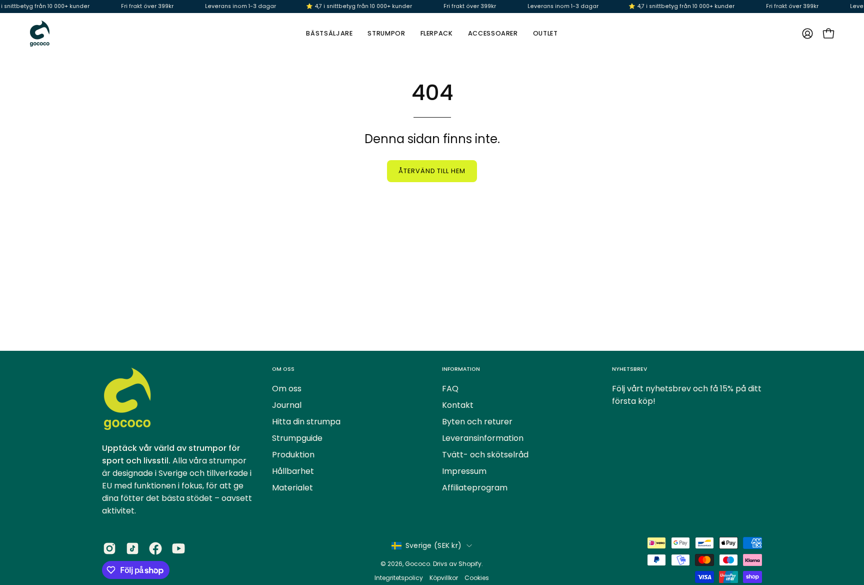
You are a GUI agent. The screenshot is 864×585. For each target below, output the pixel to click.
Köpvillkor (444, 577)
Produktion (293, 454)
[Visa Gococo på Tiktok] (132, 548)
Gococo (417, 563)
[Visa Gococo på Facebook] (155, 548)
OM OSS (283, 369)
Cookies (476, 577)
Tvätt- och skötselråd (485, 454)
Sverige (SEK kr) (434, 545)
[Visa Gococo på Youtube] (178, 548)
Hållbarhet (293, 471)
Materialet (292, 487)
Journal (287, 405)
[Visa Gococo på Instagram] (109, 548)
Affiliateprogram (475, 487)
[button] (493, 33)
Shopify (470, 563)
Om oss (287, 388)
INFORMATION (461, 369)
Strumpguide (297, 438)
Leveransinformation (483, 438)
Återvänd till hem (432, 171)
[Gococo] (40, 34)
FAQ (450, 388)
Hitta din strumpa (306, 421)
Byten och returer (477, 421)
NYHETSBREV (629, 369)
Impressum (464, 471)
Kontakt (458, 405)
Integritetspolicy (399, 577)
